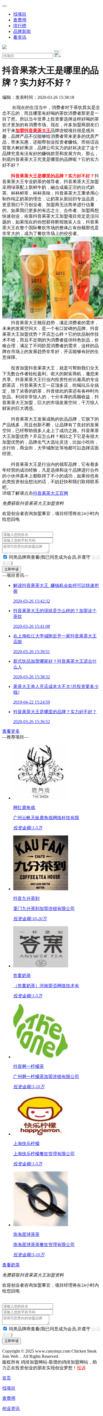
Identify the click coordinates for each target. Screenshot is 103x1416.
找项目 (19, 14)
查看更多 (11, 731)
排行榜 (19, 25)
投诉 (81, 1367)
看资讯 (19, 37)
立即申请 (11, 569)
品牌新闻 (22, 31)
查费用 (19, 20)
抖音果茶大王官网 (50, 493)
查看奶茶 (11, 1265)
